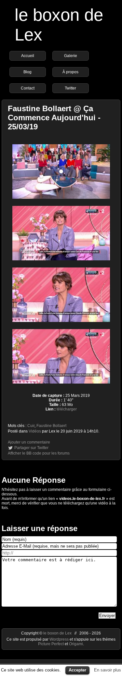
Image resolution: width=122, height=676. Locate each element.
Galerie (70, 55)
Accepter (77, 670)
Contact (27, 88)
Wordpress (59, 639)
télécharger (67, 409)
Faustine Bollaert (51, 425)
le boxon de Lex (57, 633)
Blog (27, 72)
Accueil (27, 55)
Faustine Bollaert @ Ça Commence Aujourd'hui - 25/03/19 (54, 117)
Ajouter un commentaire (29, 442)
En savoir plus (107, 670)
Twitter (70, 88)
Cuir (30, 425)
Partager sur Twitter (31, 447)
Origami (76, 644)
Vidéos (35, 431)
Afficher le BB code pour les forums (39, 453)
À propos (70, 72)
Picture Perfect (51, 644)
